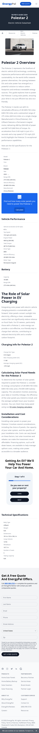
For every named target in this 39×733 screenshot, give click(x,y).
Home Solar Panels (8, 677)
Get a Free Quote (10, 654)
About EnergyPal (7, 703)
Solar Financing (7, 689)
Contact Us (25, 703)
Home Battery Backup (9, 681)
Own (19, 494)
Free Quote (26, 4)
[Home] (2, 33)
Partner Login (26, 689)
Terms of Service (12, 723)
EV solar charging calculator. (21, 407)
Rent (19, 500)
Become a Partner (27, 677)
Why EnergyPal (7, 699)
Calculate (19, 210)
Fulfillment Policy (25, 723)
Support (24, 699)
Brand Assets (25, 685)
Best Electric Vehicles (23, 33)
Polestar (34, 33)
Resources (12, 33)
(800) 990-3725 (9, 583)
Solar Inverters (7, 685)
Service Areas (26, 681)
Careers (4, 710)
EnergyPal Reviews (8, 707)
